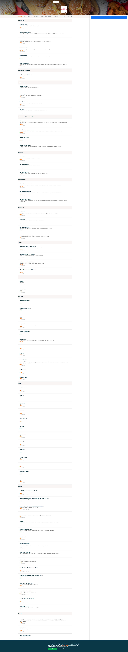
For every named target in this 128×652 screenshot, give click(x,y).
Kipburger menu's (62, 16)
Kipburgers (56, 16)
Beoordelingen (63, 2)
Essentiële (62, 648)
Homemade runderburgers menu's (46, 16)
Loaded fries (20, 16)
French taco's (69, 16)
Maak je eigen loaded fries (28, 16)
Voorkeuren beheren (65, 645)
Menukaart (56, 2)
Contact (69, 2)
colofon (74, 2)
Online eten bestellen (109, 17)
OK (52, 648)
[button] (71, 16)
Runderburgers (36, 16)
